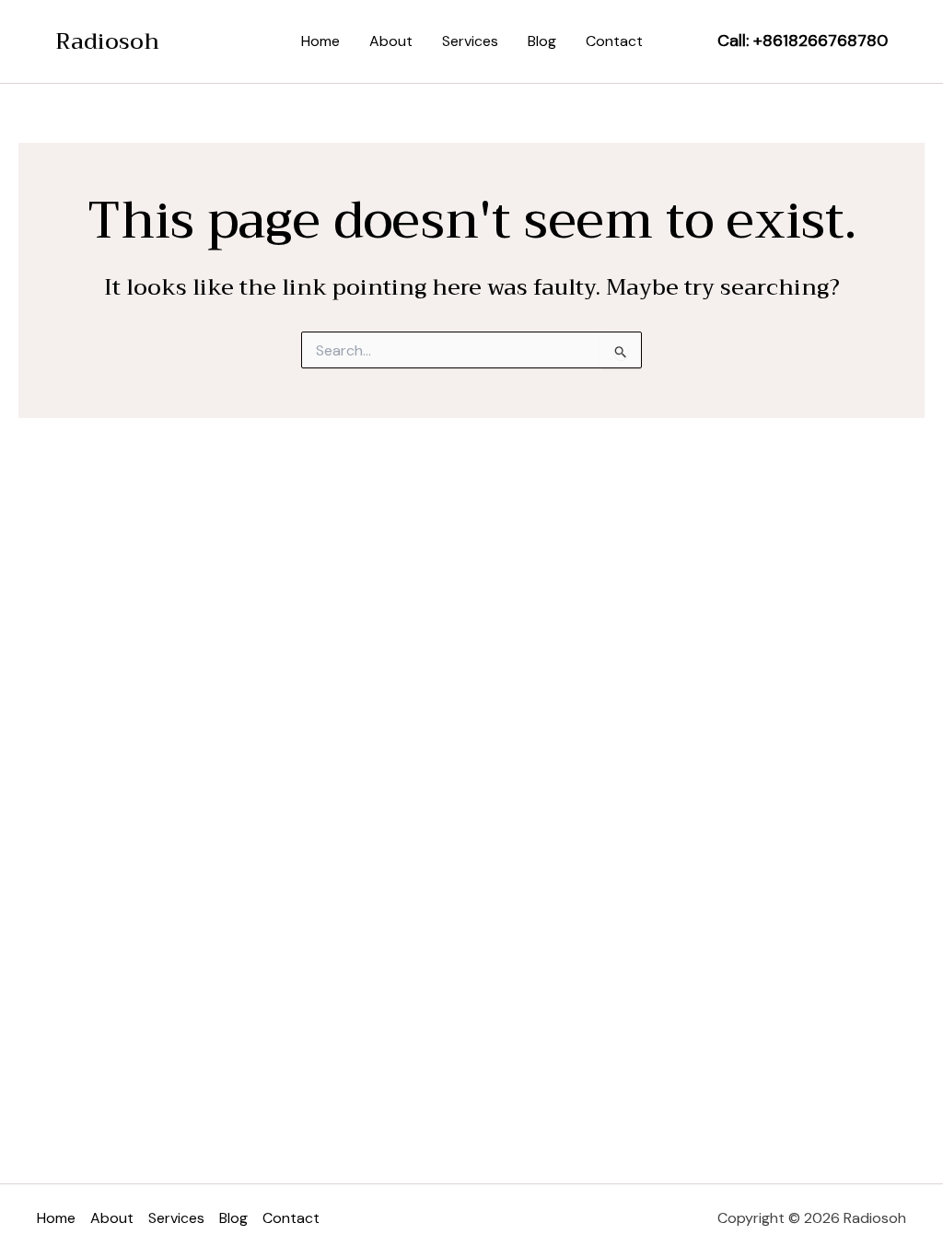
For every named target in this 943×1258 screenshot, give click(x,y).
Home (320, 41)
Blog (542, 41)
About (391, 41)
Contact (614, 41)
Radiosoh (107, 41)
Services (470, 41)
